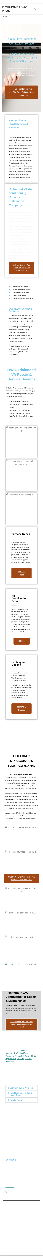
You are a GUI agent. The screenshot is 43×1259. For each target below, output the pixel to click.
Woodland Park (22, 1053)
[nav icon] (39, 9)
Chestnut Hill (10, 1053)
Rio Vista (20, 1059)
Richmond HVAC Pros (14, 9)
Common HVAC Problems (21, 1088)
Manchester (9, 1056)
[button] (21, 1087)
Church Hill (19, 1056)
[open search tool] (35, 9)
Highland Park (25, 1050)
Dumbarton (9, 1062)
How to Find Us (17, 1100)
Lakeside (28, 1059)
